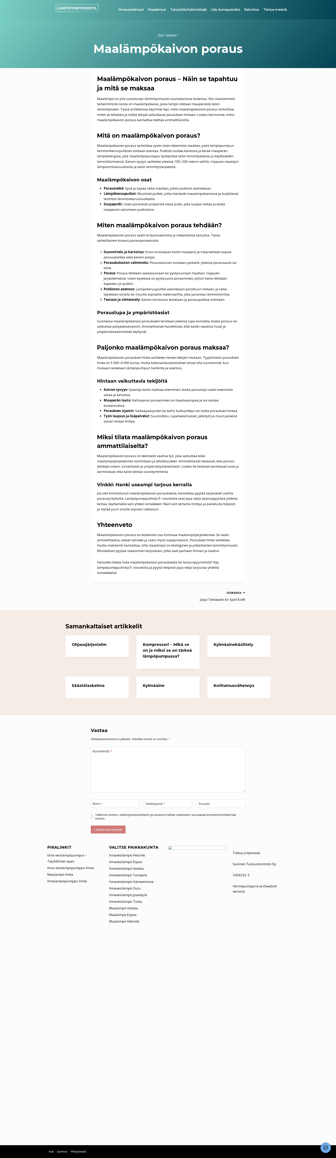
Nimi (98, 804)
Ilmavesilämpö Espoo (125, 862)
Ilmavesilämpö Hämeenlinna (131, 881)
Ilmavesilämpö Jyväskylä (128, 895)
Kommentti (102, 751)
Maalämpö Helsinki (124, 921)
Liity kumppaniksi (225, 9)
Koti (51, 1151)
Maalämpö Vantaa (123, 908)
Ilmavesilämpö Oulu (125, 888)
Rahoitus (251, 9)
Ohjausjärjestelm (89, 644)
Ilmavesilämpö (131, 9)
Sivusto (204, 804)
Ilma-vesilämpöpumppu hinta (70, 868)
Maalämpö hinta (60, 874)
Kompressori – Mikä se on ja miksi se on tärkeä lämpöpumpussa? (167, 650)
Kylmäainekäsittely (233, 644)
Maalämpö (157, 9)
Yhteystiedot (78, 1151)
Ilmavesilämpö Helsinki (127, 855)
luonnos (62, 1151)
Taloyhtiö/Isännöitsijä (188, 9)
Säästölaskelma (88, 685)
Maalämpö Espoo (122, 914)
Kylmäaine (153, 685)
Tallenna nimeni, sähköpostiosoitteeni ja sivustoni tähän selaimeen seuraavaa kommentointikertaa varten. (165, 816)
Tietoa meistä (275, 9)
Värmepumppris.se (247, 886)
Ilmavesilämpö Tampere (128, 875)
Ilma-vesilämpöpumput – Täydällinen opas (67, 858)
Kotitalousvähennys (234, 685)
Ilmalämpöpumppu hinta (67, 881)
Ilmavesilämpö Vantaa (126, 868)
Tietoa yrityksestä (246, 853)
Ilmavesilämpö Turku (125, 901)
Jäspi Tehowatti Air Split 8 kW (222, 596)
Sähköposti (155, 804)
